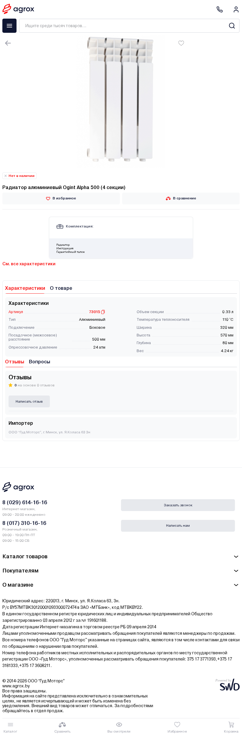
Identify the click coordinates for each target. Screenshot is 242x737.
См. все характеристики (28, 263)
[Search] (232, 26)
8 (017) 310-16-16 (24, 523)
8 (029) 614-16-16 (24, 502)
